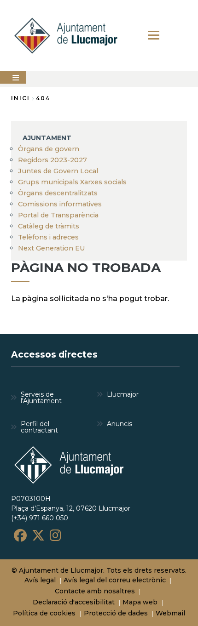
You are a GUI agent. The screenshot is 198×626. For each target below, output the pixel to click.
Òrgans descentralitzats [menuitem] (58, 193)
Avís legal (40, 580)
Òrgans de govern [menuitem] (48, 149)
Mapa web (139, 602)
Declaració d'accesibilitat (74, 602)
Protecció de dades (116, 613)
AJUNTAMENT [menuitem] (47, 138)
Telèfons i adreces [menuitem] (48, 237)
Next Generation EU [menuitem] (51, 248)
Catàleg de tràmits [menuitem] (48, 226)
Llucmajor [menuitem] (123, 394)
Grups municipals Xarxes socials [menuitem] (72, 182)
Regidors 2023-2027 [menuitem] (52, 160)
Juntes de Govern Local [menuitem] (58, 171)
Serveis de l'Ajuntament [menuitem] (41, 397)
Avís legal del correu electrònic (115, 580)
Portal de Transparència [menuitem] (58, 215)
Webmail (170, 613)
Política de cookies (44, 613)
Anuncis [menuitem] (119, 424)
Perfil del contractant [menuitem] (39, 427)
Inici (20, 98)
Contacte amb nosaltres (95, 591)
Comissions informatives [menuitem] (60, 204)
